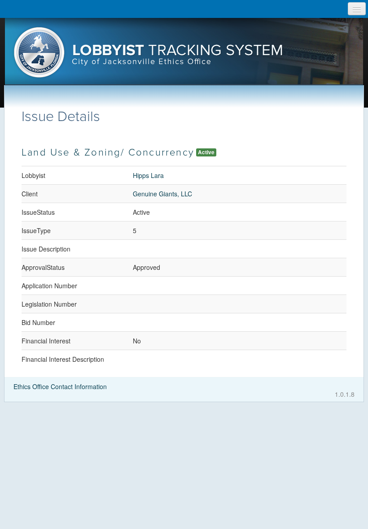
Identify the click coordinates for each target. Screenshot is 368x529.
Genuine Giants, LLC (162, 193)
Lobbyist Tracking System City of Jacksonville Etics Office (184, 55)
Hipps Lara (148, 175)
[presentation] (184, 55)
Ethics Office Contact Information (60, 386)
